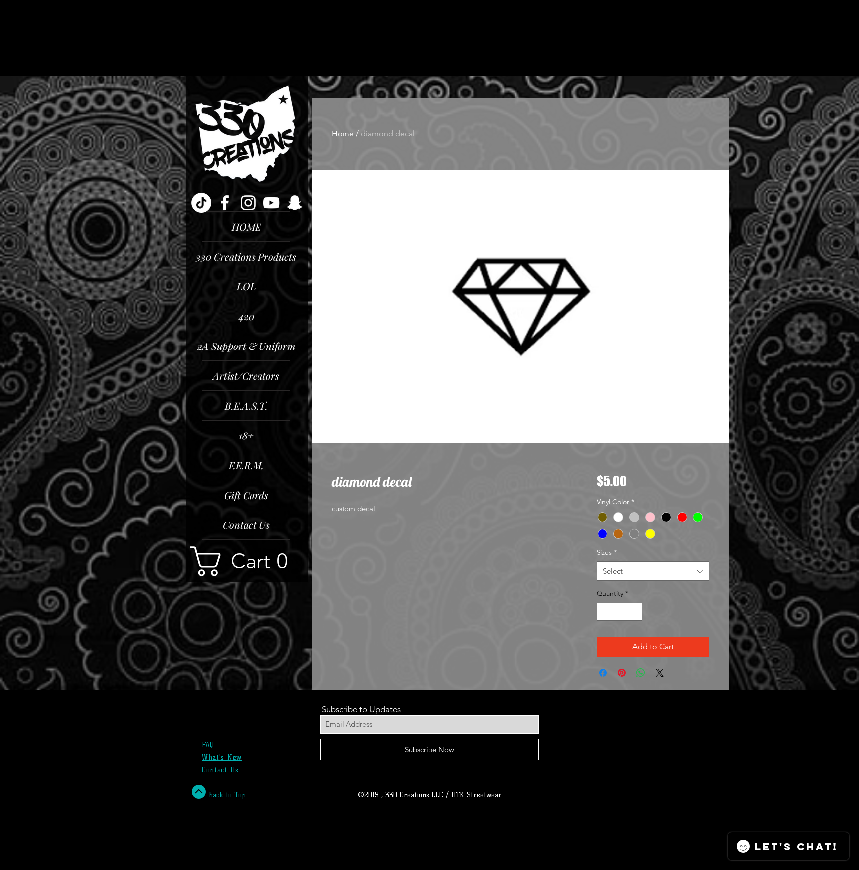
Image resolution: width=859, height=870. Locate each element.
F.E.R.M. (246, 465)
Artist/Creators (246, 375)
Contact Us (246, 524)
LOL (246, 286)
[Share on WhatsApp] (641, 673)
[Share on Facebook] (603, 673)
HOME (246, 226)
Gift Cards (246, 495)
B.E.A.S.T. (246, 405)
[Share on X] (660, 673)
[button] (246, 561)
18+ (246, 435)
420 (246, 316)
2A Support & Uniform (246, 345)
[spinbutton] (619, 611)
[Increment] (634, 611)
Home (343, 133)
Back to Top (227, 795)
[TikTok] (201, 203)
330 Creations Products (246, 256)
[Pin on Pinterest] (622, 673)
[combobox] (653, 571)
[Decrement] (604, 611)
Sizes (607, 552)
